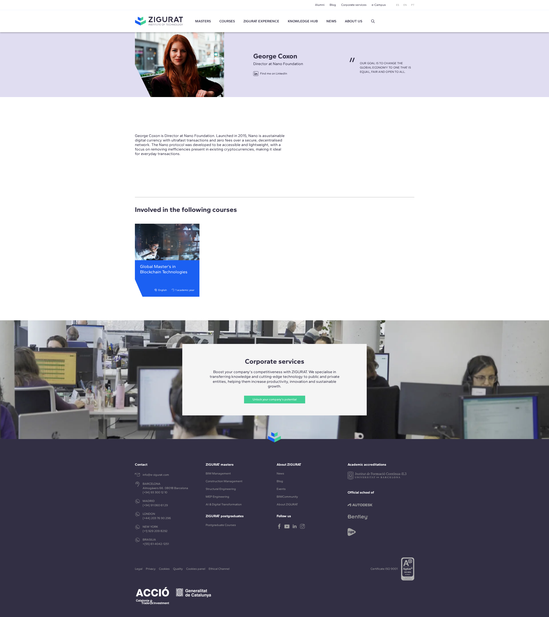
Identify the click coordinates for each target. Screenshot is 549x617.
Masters (203, 21)
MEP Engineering (217, 496)
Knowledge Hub (303, 21)
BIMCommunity (287, 496)
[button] (373, 21)
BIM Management (218, 473)
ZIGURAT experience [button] (261, 21)
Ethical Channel (219, 569)
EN (405, 4)
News (280, 473)
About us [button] (353, 21)
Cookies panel (195, 569)
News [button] (331, 21)
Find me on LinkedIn (273, 73)
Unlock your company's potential (275, 399)
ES (397, 4)
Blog (333, 5)
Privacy (150, 569)
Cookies (164, 569)
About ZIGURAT (287, 504)
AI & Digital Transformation (224, 504)
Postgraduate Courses (221, 525)
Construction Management (224, 481)
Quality (178, 569)
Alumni (319, 5)
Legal (138, 569)
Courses (227, 21)
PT (412, 4)
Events (281, 489)
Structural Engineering (221, 489)
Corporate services (354, 5)
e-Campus (379, 5)
